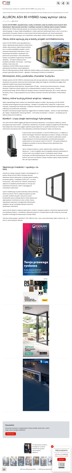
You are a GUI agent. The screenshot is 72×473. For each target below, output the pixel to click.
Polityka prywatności (45, 469)
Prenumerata (36, 450)
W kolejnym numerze (38, 446)
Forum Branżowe (7, 9)
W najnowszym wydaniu (39, 445)
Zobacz (61, 459)
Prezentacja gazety (38, 448)
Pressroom (16, 9)
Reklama (35, 452)
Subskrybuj (10, 434)
